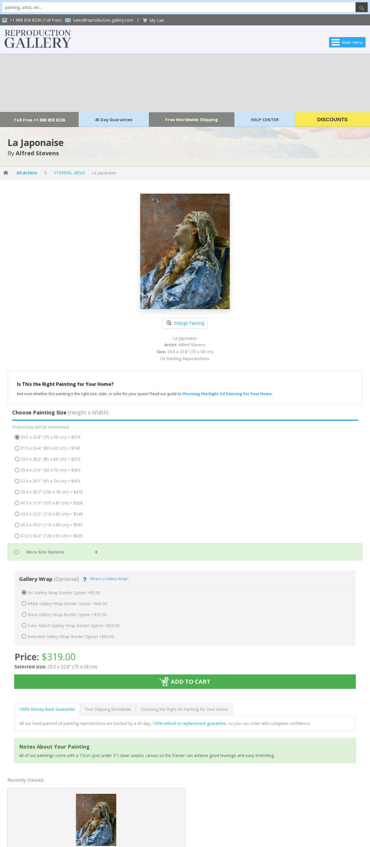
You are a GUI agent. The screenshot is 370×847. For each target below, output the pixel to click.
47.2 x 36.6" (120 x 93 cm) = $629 (52, 536)
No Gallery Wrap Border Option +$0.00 (63, 592)
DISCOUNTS (332, 119)
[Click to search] (361, 7)
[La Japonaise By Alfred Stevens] (96, 844)
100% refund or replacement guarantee (189, 723)
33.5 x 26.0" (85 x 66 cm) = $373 (50, 459)
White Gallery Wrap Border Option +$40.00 (67, 603)
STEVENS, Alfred (69, 172)
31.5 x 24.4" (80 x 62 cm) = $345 (50, 448)
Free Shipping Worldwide (108, 709)
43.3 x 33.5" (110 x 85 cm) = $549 (52, 514)
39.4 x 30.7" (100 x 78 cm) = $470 (52, 492)
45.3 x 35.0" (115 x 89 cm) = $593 (52, 525)
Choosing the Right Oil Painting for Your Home (184, 709)
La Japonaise (104, 172)
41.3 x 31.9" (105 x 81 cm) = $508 (52, 503)
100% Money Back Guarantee (47, 709)
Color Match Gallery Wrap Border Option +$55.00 (73, 625)
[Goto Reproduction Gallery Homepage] (6, 173)
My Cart (156, 20)
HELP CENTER (265, 119)
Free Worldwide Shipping (191, 119)
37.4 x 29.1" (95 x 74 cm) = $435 (50, 481)
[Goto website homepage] (38, 46)
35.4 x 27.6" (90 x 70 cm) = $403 (50, 470)
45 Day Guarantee (113, 119)
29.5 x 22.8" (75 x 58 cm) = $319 (50, 437)
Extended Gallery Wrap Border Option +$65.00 (70, 636)
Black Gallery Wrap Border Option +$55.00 (67, 614)
